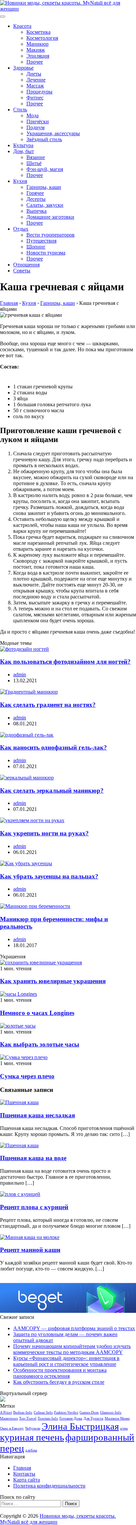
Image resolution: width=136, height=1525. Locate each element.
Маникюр (37, 44)
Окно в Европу (12, 1428)
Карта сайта (26, 1480)
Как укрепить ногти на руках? (44, 833)
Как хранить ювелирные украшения (53, 981)
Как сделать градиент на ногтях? (48, 704)
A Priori (6, 1412)
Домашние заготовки (50, 217)
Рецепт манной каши (30, 1249)
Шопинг (36, 247)
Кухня (20, 181)
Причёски (37, 121)
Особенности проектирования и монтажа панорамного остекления (60, 1373)
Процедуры (39, 91)
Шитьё (34, 163)
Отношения (26, 264)
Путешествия (41, 241)
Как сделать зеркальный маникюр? (52, 790)
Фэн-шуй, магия (44, 169)
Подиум (35, 127)
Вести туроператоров (50, 235)
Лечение (36, 80)
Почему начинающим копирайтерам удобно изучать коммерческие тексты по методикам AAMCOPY (72, 1349)
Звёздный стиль (44, 139)
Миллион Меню (117, 1418)
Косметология (42, 38)
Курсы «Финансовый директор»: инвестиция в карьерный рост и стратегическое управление (66, 1361)
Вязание (35, 157)
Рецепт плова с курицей (34, 1207)
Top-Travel (27, 1418)
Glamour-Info (110, 1412)
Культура (23, 145)
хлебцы (31, 1450)
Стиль (20, 109)
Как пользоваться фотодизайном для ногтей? (65, 661)
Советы (21, 270)
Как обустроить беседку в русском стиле (58, 1382)
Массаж (35, 85)
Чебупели (32, 1428)
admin (19, 674)
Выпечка (36, 211)
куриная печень (32, 1437)
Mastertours (9, 1418)
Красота (22, 26)
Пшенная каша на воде (33, 1158)
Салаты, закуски (44, 205)
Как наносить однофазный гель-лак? (53, 747)
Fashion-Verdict (66, 1412)
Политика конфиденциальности (49, 1486)
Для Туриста (93, 1418)
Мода (32, 115)
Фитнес (35, 97)
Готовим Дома (70, 1418)
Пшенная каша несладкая (37, 1115)
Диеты (33, 74)
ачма (124, 1428)
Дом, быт (23, 151)
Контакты (24, 1474)
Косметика (38, 32)
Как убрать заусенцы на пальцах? (49, 876)
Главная (22, 1468)
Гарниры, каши (43, 187)
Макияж (35, 50)
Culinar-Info (43, 1412)
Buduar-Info (22, 1412)
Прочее (34, 62)
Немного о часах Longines (37, 1012)
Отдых (20, 229)
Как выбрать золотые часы (39, 1044)
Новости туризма (45, 252)
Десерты (36, 199)
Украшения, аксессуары (53, 133)
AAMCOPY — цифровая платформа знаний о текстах (74, 1328)
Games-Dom (89, 1412)
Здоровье (23, 68)
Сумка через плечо (27, 1076)
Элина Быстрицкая (80, 1426)
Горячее (35, 193)
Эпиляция (37, 56)
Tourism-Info (48, 1418)
